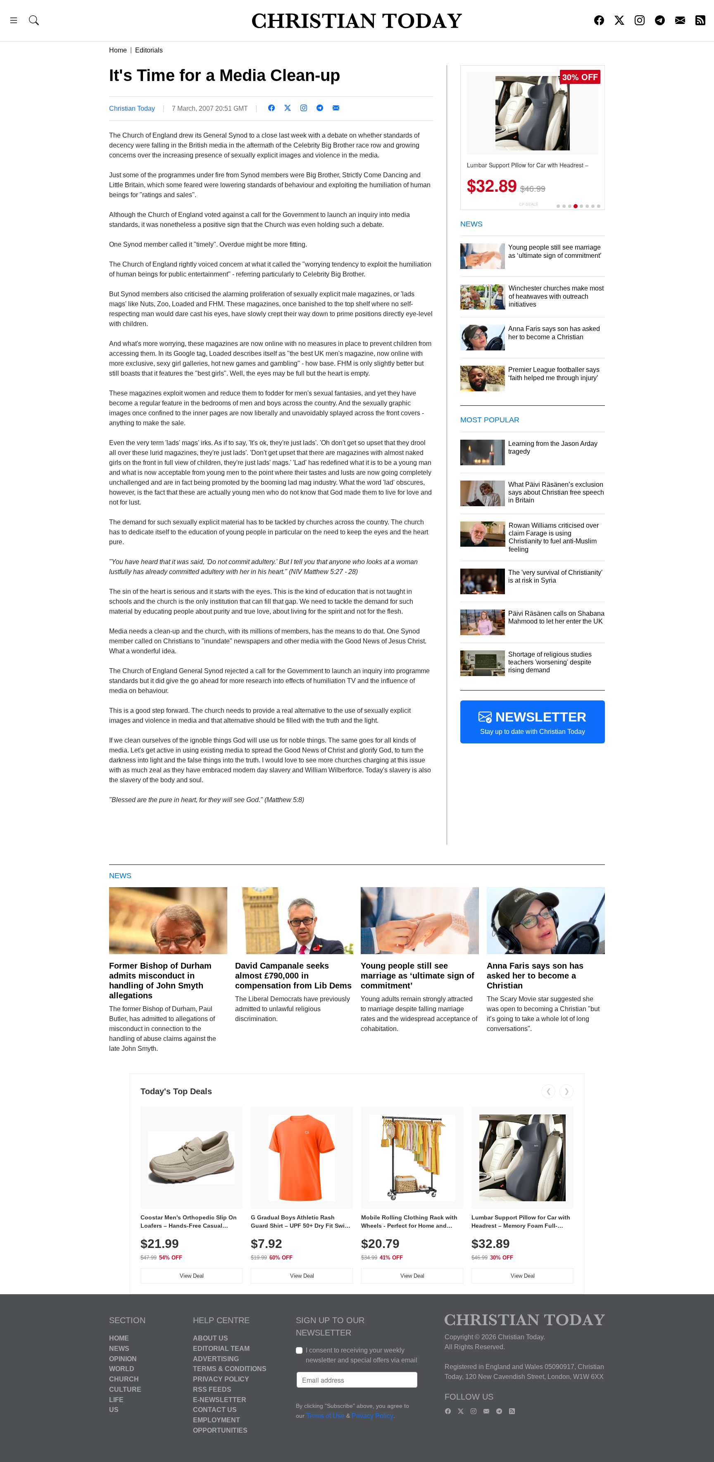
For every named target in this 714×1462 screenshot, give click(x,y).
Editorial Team (221, 1348)
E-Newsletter (219, 1399)
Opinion (123, 1358)
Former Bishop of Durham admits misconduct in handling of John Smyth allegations (160, 980)
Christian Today (132, 108)
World (121, 1368)
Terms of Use (325, 1415)
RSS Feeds (212, 1389)
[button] (14, 21)
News (119, 1348)
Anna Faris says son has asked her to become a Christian (535, 975)
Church (124, 1379)
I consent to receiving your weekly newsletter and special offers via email (361, 1355)
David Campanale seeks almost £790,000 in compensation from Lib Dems (293, 975)
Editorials (149, 50)
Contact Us (215, 1409)
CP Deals (528, 204)
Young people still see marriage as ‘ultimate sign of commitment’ (417, 975)
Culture (125, 1389)
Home (118, 50)
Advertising (216, 1358)
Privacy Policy (221, 1379)
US (114, 1409)
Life (116, 1399)
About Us (210, 1338)
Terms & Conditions (230, 1368)
